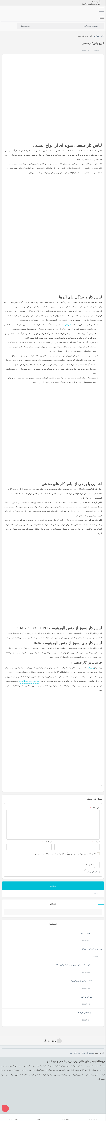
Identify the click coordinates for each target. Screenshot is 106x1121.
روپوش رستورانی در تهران (92, 949)
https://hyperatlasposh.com (29, 681)
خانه (102, 36)
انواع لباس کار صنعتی (84, 1012)
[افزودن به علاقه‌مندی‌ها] (78, 51)
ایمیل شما (48, 842)
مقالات (95, 893)
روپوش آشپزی (86, 933)
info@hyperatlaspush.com (91, 4)
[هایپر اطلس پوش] (50, 17)
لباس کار (91, 668)
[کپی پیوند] (7, 785)
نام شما (97, 842)
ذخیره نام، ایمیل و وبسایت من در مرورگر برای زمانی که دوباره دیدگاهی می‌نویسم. (65, 854)
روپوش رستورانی (85, 996)
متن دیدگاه (95, 808)
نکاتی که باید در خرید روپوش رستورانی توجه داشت (73, 965)
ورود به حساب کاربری (11, 26)
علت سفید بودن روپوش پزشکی (80, 981)
